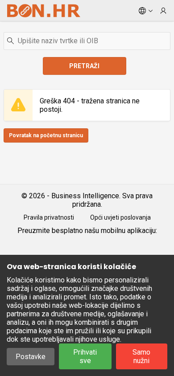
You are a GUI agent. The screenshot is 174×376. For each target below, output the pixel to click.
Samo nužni (141, 356)
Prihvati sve (85, 356)
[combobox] (87, 41)
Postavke (31, 356)
